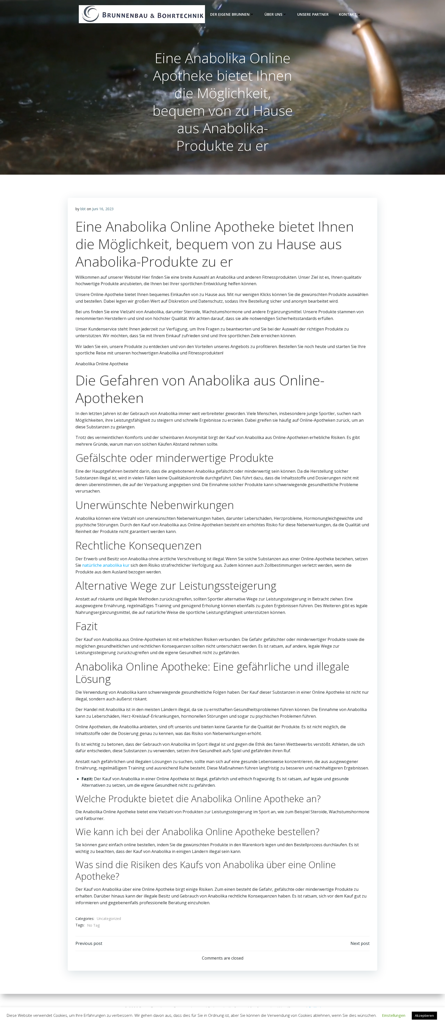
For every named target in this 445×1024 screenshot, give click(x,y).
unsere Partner (313, 14)
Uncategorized (109, 918)
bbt (83, 208)
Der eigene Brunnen (230, 14)
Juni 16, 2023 (103, 208)
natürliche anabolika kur (106, 565)
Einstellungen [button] (393, 1015)
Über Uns (273, 14)
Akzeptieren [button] (424, 1015)
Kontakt (348, 14)
